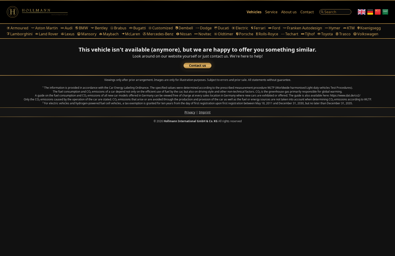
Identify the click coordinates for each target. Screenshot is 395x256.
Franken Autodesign (304, 27)
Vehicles (254, 11)
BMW (83, 27)
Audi (68, 27)
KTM (351, 27)
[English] (362, 12)
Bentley (101, 27)
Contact (307, 11)
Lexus (70, 33)
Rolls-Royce (268, 33)
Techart (291, 33)
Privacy (189, 112)
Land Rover (48, 33)
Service (271, 11)
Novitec (204, 33)
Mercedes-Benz (160, 33)
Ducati (223, 27)
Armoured (19, 27)
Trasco (345, 33)
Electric (242, 27)
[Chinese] (378, 12)
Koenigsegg (370, 27)
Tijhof (310, 33)
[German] (370, 12)
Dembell (186, 27)
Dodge (206, 27)
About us (289, 11)
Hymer (334, 27)
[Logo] (37, 12)
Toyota (327, 33)
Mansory (88, 33)
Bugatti (139, 27)
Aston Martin (46, 27)
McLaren (132, 33)
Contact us (197, 65)
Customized (162, 27)
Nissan (186, 33)
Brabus (120, 27)
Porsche (246, 33)
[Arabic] (385, 12)
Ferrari (259, 27)
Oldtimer (225, 33)
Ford (276, 27)
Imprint (205, 112)
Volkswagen (367, 33)
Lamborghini (21, 33)
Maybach (111, 33)
